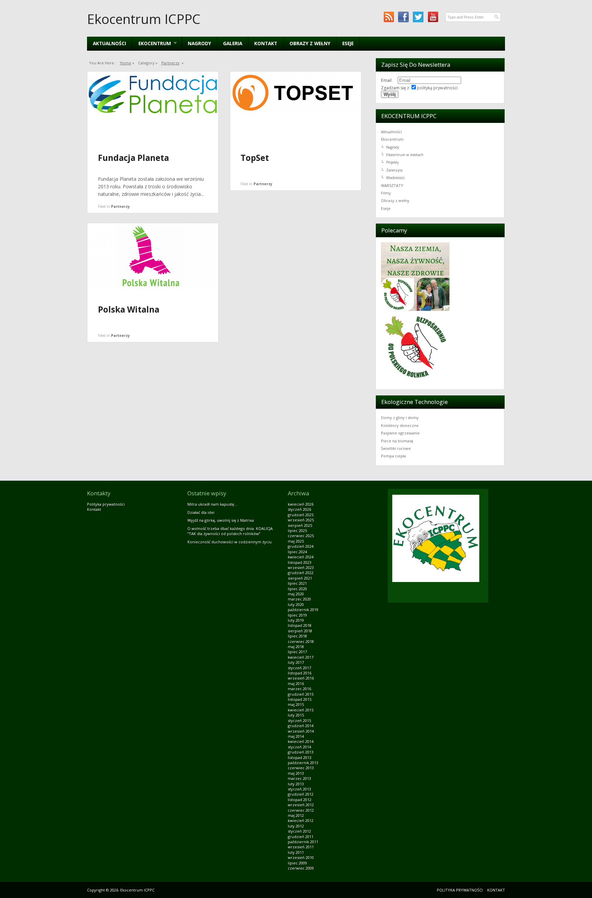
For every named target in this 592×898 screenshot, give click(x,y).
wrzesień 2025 (301, 519)
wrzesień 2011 (301, 846)
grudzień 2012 (300, 794)
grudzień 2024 (300, 546)
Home (125, 62)
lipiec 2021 (297, 583)
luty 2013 (296, 783)
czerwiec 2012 (301, 810)
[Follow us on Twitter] (418, 17)
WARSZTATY (392, 185)
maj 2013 (296, 773)
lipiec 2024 (297, 551)
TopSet (255, 157)
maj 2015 (296, 704)
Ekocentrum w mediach (404, 154)
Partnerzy (170, 62)
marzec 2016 (299, 688)
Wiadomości (395, 177)
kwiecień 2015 (300, 709)
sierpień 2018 (300, 630)
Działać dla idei (200, 512)
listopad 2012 (299, 799)
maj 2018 (296, 646)
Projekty (392, 162)
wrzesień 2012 (301, 804)
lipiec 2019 (297, 615)
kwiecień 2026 (300, 504)
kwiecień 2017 (300, 657)
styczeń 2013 (299, 789)
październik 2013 (303, 762)
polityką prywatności (437, 88)
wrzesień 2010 (301, 857)
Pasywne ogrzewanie (400, 432)
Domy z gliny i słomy (400, 417)
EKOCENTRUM (151, 43)
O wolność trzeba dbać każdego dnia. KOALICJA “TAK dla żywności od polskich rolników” (230, 531)
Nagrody (199, 43)
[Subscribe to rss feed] (388, 17)
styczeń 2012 (299, 831)
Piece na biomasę (397, 440)
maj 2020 (296, 593)
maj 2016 (296, 683)
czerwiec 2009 (301, 868)
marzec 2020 (299, 599)
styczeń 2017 (299, 667)
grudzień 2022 (300, 572)
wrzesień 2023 (301, 567)
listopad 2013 (299, 757)
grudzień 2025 (300, 514)
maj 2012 (296, 815)
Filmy (386, 192)
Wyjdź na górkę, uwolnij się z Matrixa (220, 520)
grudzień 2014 (300, 725)
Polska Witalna (128, 309)
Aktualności (109, 43)
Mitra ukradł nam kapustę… (212, 504)
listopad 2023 (299, 562)
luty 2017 (296, 662)
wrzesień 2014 (301, 731)
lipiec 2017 (297, 651)
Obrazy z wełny (309, 43)
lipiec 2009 (297, 862)
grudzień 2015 (300, 694)
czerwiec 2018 (301, 641)
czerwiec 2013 (301, 767)
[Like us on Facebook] (403, 17)
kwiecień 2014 (300, 741)
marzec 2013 (299, 778)
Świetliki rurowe (396, 448)
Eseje (348, 43)
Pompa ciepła (393, 455)
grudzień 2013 (300, 752)
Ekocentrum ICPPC (143, 19)
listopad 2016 (299, 672)
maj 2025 (296, 541)
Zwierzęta (394, 170)
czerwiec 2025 (301, 535)
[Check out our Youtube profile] (433, 17)
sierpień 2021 (300, 578)
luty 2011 (296, 852)
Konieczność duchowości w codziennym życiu (229, 541)
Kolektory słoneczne (400, 425)
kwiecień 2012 (300, 820)
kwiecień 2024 (300, 556)
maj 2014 (296, 736)
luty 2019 (296, 620)
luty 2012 (296, 826)
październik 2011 (303, 841)
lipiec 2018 (297, 635)
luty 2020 (296, 604)
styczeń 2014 (299, 746)
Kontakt (265, 43)
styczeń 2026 (299, 509)
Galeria (232, 43)
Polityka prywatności (106, 504)
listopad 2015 (299, 699)
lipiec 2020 (297, 588)
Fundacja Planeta (133, 157)
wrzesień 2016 (301, 678)
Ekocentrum (392, 139)
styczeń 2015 (299, 720)
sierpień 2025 (300, 525)
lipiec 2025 (297, 530)
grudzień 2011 (300, 836)
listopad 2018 (299, 625)
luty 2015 (296, 715)
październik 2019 (303, 609)
